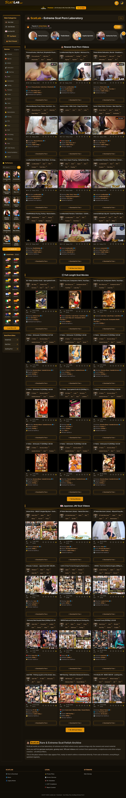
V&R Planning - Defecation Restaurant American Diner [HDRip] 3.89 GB (75, 674)
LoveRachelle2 (69, 56)
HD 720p (69, 91)
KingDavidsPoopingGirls (72, 196)
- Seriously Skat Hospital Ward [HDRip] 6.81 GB (41, 620)
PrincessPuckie (36, 56)
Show (120, 18)
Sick (48, 515)
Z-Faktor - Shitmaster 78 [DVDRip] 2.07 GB (39, 335)
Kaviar (116, 110)
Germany (34, 287)
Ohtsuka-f (34, 569)
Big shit (101, 220)
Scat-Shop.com (35, 90)
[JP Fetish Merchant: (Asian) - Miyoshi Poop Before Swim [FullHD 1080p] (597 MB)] (108, 530)
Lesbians (84, 396)
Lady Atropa (75, 315)
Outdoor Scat (43, 284)
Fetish (100, 113)
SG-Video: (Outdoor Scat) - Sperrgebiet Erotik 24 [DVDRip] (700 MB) (41, 280)
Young (78, 624)
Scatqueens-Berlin (81, 284)
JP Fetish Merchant (70, 515)
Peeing (50, 217)
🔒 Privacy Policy (49, 774)
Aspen (79, 163)
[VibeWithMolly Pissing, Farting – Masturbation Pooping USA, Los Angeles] (41, 233)
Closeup (80, 569)
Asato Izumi (78, 678)
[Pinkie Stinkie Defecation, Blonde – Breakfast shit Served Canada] (108, 71)
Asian (80, 515)
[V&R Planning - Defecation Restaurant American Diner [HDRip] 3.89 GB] (75, 694)
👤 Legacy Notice (11, 780)
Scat (42, 59)
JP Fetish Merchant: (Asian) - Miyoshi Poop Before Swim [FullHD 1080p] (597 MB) (109, 511)
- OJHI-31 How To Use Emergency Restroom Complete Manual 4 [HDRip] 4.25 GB (75, 566)
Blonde (110, 59)
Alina (66, 163)
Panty (113, 220)
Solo (107, 220)
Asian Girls (34, 515)
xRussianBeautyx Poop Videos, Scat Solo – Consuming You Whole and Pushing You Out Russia (41, 106)
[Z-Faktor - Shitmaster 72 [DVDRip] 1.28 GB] (75, 354)
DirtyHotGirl (35, 59)
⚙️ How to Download (12, 774)
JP (106, 518)
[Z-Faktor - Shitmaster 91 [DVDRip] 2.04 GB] (108, 408)
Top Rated (11, 36)
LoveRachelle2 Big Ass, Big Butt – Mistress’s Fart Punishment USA (75, 52)
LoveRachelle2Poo (36, 196)
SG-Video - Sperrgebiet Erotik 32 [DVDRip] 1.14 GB (75, 389)
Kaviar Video (102, 110)
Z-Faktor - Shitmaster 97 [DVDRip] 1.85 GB (107, 335)
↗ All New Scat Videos (75, 268)
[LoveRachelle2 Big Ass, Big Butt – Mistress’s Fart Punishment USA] (75, 71)
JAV (66, 624)
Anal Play (101, 627)
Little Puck (45, 56)
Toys (81, 59)
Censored (107, 682)
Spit (121, 217)
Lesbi (75, 393)
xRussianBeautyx (36, 110)
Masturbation (113, 518)
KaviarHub (8, 339)
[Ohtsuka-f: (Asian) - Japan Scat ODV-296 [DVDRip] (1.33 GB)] (41, 585)
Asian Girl (34, 573)
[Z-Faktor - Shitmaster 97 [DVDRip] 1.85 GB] (108, 354)
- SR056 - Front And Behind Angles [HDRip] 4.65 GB (109, 566)
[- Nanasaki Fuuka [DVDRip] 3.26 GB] (108, 639)
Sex (46, 287)
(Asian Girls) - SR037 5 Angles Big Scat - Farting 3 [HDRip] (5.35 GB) (41, 511)
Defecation (102, 59)
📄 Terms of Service (50, 777)
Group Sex (43, 624)
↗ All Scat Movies (75, 499)
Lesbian (51, 624)
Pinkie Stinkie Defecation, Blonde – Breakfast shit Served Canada (109, 52)
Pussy (47, 518)
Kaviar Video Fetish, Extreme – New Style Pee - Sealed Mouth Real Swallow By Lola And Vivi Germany (109, 106)
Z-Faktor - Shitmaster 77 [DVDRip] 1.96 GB (39, 444)
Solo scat (111, 56)
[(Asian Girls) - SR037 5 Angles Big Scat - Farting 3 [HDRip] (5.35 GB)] (41, 530)
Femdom (34, 167)
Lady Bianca (82, 315)
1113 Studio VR (103, 678)
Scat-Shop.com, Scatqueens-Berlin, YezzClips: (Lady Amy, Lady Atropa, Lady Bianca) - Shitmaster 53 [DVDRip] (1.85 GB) (75, 280)
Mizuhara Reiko (69, 682)
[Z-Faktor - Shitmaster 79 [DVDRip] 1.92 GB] (75, 463)
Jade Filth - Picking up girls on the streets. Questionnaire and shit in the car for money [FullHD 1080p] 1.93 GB (41, 674)
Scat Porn (7, 344)
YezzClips (67, 287)
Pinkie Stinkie (102, 56)
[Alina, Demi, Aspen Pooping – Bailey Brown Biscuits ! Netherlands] (75, 179)
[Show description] (31, 83)
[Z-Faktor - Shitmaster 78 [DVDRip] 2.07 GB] (41, 354)
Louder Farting (103, 569)
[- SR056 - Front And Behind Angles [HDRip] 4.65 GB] (108, 585)
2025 (65, 430)
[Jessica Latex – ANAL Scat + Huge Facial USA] (75, 125)
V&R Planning (68, 678)
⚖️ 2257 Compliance (51, 784)
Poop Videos (35, 113)
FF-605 (42, 678)
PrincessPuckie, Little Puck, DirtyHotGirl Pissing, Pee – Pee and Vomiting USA (41, 52)
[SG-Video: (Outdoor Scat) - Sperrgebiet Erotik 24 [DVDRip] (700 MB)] (41, 300)
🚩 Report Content (50, 787)
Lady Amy (76, 287)
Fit (115, 59)
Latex (85, 110)
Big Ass (67, 59)
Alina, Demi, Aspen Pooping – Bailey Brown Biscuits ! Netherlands (75, 160)
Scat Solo (43, 113)
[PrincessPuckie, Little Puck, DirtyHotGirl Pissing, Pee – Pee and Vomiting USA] (41, 71)
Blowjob (116, 624)
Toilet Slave (42, 167)
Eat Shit (74, 518)
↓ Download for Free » (41, 100)
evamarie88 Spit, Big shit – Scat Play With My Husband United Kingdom (109, 213)
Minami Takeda (114, 678)
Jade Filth (34, 678)
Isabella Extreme (36, 342)
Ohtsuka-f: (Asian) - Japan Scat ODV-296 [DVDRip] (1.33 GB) (41, 566)
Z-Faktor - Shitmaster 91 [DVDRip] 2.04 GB (107, 389)
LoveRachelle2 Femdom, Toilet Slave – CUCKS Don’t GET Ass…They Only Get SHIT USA (75, 213)
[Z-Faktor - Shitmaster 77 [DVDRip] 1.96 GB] (41, 463)
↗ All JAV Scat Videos (75, 730)
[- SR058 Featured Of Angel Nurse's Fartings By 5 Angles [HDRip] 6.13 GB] (75, 639)
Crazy (80, 573)
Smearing (52, 110)
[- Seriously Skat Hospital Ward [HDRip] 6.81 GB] (41, 639)
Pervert (40, 518)
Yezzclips (111, 89)
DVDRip (35, 319)
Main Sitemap (88, 774)
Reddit (33, 142)
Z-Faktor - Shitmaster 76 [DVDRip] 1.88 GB (39, 389)
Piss (66, 167)
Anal (52, 287)
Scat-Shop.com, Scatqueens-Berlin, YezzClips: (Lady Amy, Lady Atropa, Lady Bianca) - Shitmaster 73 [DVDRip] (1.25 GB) (109, 280)
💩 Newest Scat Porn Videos (75, 47)
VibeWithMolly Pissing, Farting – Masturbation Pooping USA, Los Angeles (41, 213)
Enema (39, 627)
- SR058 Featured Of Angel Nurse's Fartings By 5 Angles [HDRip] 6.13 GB (75, 620)
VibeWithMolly (35, 217)
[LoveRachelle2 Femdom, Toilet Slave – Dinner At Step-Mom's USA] (108, 179)
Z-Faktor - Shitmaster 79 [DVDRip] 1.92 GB (73, 444)
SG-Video (102, 142)
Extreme (108, 113)
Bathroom (107, 573)
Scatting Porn (9, 349)
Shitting (49, 59)
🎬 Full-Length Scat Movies (75, 275)
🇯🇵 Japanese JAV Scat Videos (75, 506)
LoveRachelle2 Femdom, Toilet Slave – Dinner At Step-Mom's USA (109, 160)
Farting (78, 56)
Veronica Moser (44, 339)
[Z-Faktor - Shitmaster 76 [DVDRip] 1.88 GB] (41, 408)
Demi (72, 163)
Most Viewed (11, 41)
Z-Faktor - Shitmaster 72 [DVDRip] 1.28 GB (73, 335)
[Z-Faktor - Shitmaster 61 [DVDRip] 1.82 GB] (108, 463)
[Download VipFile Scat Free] (14, 2)
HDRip (34, 548)
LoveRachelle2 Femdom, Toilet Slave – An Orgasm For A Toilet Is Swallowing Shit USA (41, 160)
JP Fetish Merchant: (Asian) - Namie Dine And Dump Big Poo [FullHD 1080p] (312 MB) (75, 511)
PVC (79, 110)
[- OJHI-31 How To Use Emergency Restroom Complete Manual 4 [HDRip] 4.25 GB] (75, 585)
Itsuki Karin (102, 624)
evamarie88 (102, 217)
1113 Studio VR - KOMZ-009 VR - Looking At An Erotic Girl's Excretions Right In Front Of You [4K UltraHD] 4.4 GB (109, 674)
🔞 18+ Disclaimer (50, 780)
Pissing (33, 220)
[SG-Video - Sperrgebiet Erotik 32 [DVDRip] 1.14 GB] (75, 408)
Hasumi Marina (80, 682)
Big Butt (75, 59)
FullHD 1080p (37, 92)
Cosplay (116, 627)
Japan (42, 515)
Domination (116, 113)
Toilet (73, 569)
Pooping (73, 167)
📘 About (8, 777)
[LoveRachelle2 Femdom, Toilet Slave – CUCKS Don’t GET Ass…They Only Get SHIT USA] (75, 233)
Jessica (67, 110)
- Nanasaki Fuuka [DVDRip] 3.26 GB (105, 620)
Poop (119, 56)
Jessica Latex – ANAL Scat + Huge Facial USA (74, 106)
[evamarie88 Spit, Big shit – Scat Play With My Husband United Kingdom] (108, 233)
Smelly (67, 573)
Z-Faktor (34, 339)
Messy (33, 518)
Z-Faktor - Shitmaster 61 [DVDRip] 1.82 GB (107, 444)
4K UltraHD (104, 713)
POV (49, 163)
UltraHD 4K (36, 198)
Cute (100, 573)
